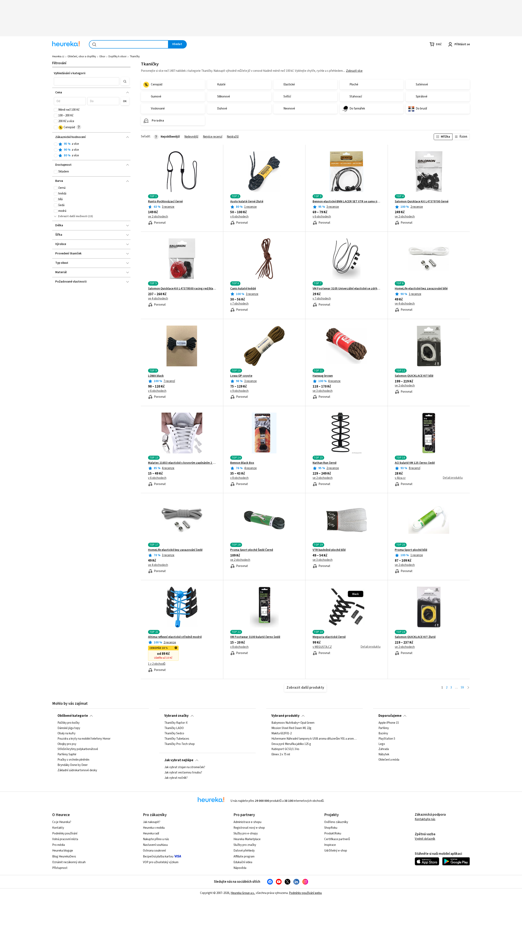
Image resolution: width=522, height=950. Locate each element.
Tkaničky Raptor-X (176, 723)
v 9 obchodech (239, 391)
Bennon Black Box (242, 463)
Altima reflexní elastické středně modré (175, 637)
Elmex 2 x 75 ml (280, 754)
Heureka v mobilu (154, 828)
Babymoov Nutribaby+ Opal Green (292, 723)
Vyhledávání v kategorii (69, 73)
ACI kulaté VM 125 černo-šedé (415, 463)
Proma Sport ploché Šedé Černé (251, 550)
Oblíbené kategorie (73, 715)
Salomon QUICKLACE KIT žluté (415, 637)
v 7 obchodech (239, 304)
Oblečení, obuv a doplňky (81, 56)
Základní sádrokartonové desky (77, 770)
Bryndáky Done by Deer (73, 765)
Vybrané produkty (285, 715)
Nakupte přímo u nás (156, 839)
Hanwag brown (323, 376)
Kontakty (58, 828)
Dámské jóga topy (69, 728)
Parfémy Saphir (67, 754)
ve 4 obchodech (158, 299)
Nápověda (239, 868)
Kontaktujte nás (425, 819)
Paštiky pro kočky (69, 723)
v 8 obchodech (239, 478)
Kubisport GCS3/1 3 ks (285, 749)
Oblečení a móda (388, 760)
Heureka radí (151, 833)
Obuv (102, 56)
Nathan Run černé (324, 463)
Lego (381, 744)
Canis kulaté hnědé (243, 289)
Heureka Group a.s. (242, 893)
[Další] (468, 687)
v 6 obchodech (239, 217)
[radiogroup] (91, 150)
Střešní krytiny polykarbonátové (78, 749)
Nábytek (383, 754)
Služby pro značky (244, 845)
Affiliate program (243, 856)
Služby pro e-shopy (245, 833)
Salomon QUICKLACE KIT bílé (414, 376)
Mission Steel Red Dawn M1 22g (291, 728)
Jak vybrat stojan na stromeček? (184, 767)
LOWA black (156, 376)
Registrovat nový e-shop (249, 828)
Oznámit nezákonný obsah (69, 862)
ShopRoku (330, 828)
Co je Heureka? (61, 822)
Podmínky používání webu (305, 893)
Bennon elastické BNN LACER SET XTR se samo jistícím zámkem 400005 (346, 202)
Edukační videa (242, 862)
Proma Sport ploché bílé (411, 550)
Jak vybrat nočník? (176, 778)
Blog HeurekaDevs (64, 856)
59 (462, 687)
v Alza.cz (400, 478)
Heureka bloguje (62, 850)
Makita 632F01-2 (281, 733)
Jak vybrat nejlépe (178, 760)
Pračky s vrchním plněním (73, 760)
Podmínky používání (64, 833)
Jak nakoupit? (151, 822)
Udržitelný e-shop (335, 850)
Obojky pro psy (67, 744)
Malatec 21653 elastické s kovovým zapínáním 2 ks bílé (182, 463)
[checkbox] (56, 110)
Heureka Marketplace (247, 839)
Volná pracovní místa (65, 839)
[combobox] (128, 44)
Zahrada (383, 749)
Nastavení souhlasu (155, 845)
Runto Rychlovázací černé (165, 202)
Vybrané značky (176, 715)
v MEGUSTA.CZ (322, 647)
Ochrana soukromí (154, 850)
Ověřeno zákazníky (336, 822)
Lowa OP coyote (241, 376)
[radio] (56, 144)
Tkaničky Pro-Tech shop (179, 744)
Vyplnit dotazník (425, 839)
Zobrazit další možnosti (72, 216)
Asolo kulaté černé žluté (246, 202)
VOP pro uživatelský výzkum (160, 862)
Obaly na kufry (66, 733)
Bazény (383, 733)
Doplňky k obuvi (117, 56)
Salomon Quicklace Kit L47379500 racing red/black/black (182, 289)
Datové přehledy (244, 850)
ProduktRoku (332, 833)
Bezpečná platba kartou (158, 856)
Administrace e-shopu (247, 822)
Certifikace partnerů (337, 839)
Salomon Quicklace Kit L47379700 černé (421, 202)
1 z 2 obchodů (156, 664)
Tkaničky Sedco (174, 733)
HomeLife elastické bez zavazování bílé (421, 289)
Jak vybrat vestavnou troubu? (183, 773)
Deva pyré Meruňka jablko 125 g (291, 744)
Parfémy (383, 728)
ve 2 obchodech (158, 217)
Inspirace (330, 845)
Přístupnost (59, 868)
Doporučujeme (389, 715)
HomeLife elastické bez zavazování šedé (175, 550)
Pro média (58, 845)
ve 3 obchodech (323, 391)
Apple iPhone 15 (388, 723)
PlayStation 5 (386, 739)
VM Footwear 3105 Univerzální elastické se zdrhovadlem (346, 289)
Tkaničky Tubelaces (176, 739)
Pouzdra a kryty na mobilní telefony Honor (84, 739)
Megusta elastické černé (329, 637)
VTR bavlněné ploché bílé (329, 550)
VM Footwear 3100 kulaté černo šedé (255, 637)
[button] (86, 81)
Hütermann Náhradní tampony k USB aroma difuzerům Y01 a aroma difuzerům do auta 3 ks (314, 739)
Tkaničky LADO (174, 728)
